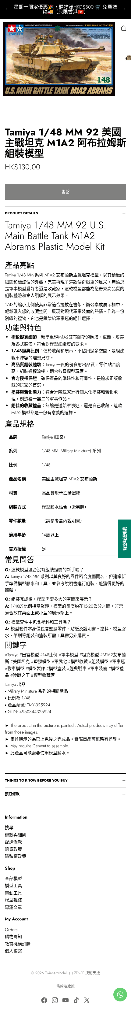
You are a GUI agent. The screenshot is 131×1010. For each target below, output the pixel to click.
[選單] (7, 28)
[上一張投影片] (6, 9)
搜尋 (9, 827)
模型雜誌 (13, 900)
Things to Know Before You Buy (36, 780)
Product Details (21, 212)
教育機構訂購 (17, 944)
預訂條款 (12, 793)
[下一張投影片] (124, 9)
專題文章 (13, 907)
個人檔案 (13, 951)
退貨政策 (13, 849)
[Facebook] (44, 1000)
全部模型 (13, 878)
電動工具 (13, 893)
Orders (11, 930)
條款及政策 (65, 986)
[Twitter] (86, 1000)
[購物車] (123, 28)
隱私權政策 (15, 856)
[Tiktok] (76, 1000)
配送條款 (13, 842)
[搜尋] (20, 28)
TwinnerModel (56, 973)
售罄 (65, 192)
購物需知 (13, 937)
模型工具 (13, 885)
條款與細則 (15, 835)
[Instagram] (54, 1000)
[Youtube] (65, 1000)
